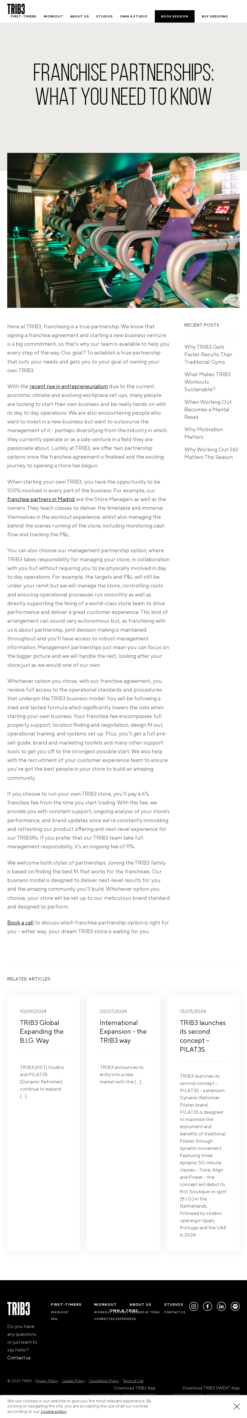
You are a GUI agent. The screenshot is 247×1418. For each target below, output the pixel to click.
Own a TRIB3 (123, 1310)
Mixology (59, 1312)
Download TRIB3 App (135, 1388)
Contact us (19, 1358)
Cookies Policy (73, 1381)
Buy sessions (215, 16)
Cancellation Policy (104, 1381)
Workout (53, 16)
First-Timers (23, 16)
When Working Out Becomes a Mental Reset (208, 410)
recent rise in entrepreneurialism (69, 386)
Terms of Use (133, 1381)
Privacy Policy (47, 1381)
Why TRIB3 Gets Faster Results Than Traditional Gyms (208, 355)
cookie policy (53, 1411)
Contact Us (175, 1312)
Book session (174, 16)
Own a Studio (134, 16)
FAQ (54, 1319)
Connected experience (115, 1319)
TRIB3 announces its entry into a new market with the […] (123, 1046)
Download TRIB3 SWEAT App (211, 1388)
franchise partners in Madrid (41, 499)
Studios (104, 16)
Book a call (20, 922)
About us (79, 16)
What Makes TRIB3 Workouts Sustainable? (207, 382)
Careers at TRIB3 (145, 1312)
